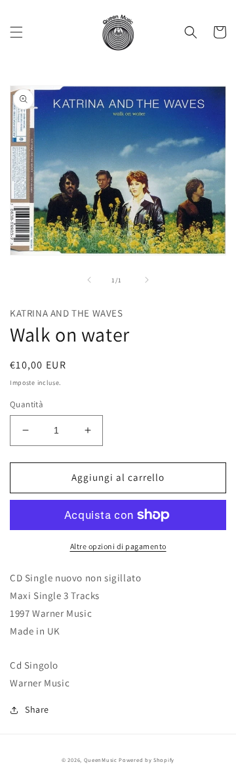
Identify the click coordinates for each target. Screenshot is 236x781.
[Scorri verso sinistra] (89, 279)
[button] (16, 32)
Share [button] (37, 709)
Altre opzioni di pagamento (118, 546)
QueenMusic (100, 759)
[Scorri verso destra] (146, 279)
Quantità (26, 404)
